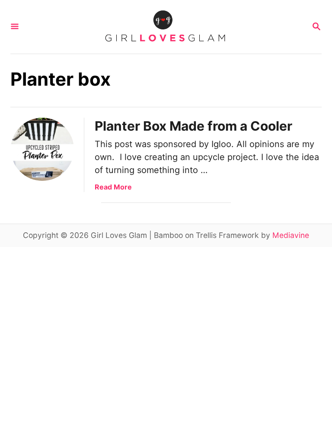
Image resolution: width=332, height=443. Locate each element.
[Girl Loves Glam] (165, 27)
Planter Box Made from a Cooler (193, 126)
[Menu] (14, 27)
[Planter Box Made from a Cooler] (42, 149)
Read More (113, 187)
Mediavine (290, 235)
